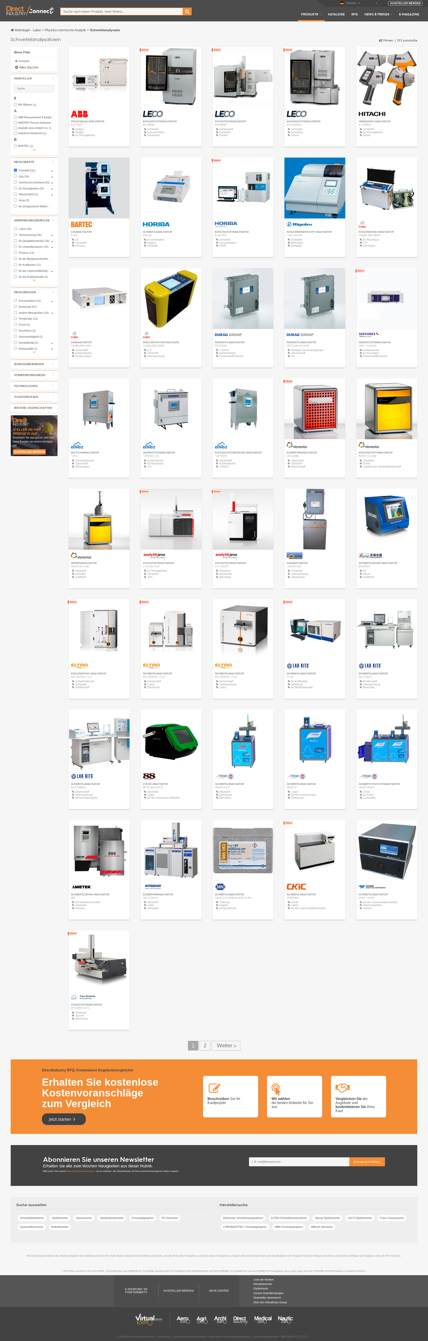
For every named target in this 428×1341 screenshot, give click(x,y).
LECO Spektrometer (360, 1218)
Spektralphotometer (112, 1218)
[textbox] (121, 11)
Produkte (309, 14)
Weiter (226, 1045)
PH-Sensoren (170, 1218)
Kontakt (99, 165)
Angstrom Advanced (32, 133)
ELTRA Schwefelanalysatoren (289, 1218)
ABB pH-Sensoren (322, 1227)
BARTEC (25, 146)
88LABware (27, 104)
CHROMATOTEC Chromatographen (245, 1227)
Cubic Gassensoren (392, 1218)
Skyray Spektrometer (327, 1218)
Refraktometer (59, 1227)
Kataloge (336, 14)
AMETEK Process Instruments (36, 123)
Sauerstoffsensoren (31, 1227)
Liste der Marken (263, 1279)
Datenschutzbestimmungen (80, 1171)
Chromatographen (143, 1218)
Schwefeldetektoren (32, 1218)
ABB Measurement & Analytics (36, 117)
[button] (34, 78)
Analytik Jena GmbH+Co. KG (36, 128)
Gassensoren (84, 1218)
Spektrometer (60, 1218)
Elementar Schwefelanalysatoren (243, 1218)
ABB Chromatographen (289, 1227)
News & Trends (376, 14)
